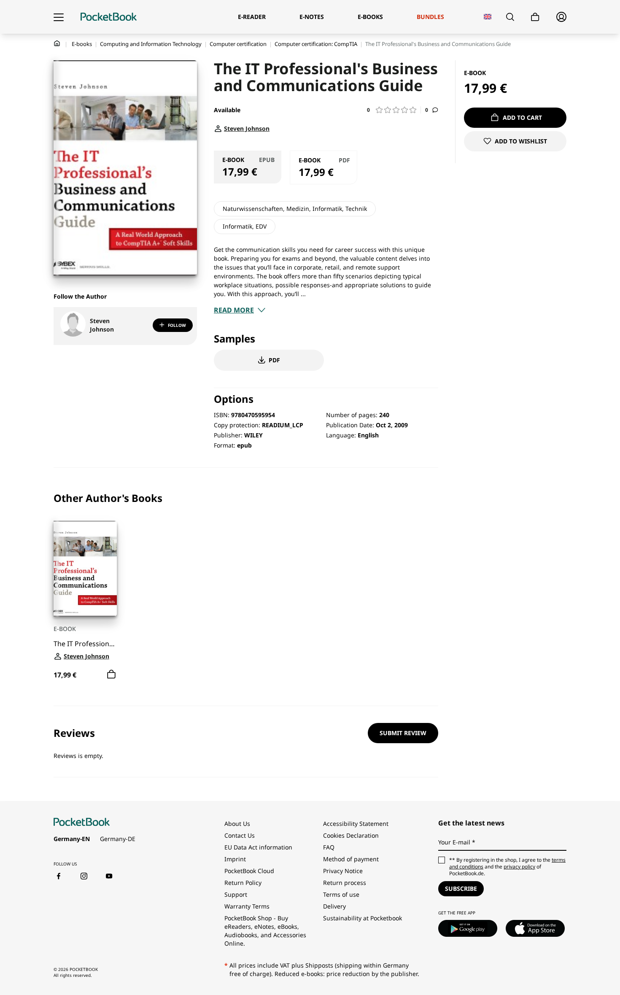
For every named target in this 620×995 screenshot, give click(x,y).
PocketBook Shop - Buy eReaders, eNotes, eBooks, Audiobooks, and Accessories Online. (265, 930)
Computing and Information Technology (151, 44)
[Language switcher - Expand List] (488, 16)
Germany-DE (117, 839)
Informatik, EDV (245, 226)
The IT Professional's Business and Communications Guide (85, 643)
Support (235, 894)
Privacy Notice (343, 871)
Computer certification (238, 44)
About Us (237, 824)
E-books (82, 44)
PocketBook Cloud (249, 871)
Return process (344, 883)
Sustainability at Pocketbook (362, 918)
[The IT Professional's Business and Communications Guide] (85, 568)
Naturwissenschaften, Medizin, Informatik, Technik (295, 209)
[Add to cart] (111, 674)
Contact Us (239, 835)
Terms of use (341, 894)
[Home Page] (109, 17)
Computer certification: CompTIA (316, 44)
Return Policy (242, 883)
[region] (246, 586)
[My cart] (535, 17)
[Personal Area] (561, 17)
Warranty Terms (247, 906)
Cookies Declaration (351, 835)
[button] (394, 109)
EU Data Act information (258, 847)
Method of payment (351, 859)
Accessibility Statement (355, 824)
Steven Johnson (102, 325)
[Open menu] (59, 16)
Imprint (235, 859)
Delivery (334, 906)
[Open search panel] (510, 17)
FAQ (328, 847)
